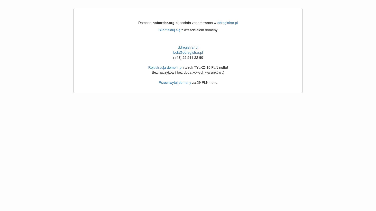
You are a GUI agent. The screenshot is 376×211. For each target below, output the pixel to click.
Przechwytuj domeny (175, 82)
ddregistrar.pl (227, 22)
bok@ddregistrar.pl (188, 52)
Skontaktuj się (169, 29)
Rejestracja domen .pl (165, 67)
